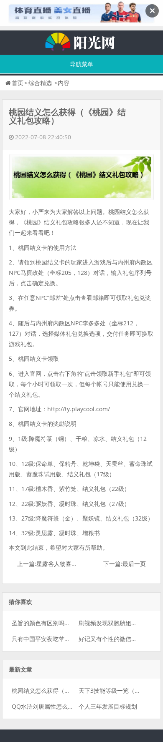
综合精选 (40, 83)
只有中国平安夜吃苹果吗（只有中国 (58, 639)
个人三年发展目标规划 (108, 706)
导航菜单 (81, 64)
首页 (17, 83)
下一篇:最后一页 (124, 564)
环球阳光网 (81, 40)
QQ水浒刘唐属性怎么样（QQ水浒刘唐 (62, 706)
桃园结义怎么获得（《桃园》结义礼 (58, 690)
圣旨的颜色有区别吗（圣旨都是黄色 (58, 623)
